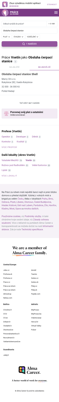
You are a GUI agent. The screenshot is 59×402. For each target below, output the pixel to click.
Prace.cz (6, 282)
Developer (21, 136)
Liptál (4, 170)
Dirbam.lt (6, 322)
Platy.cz (34, 286)
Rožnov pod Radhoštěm (13, 165)
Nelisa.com (7, 298)
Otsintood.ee (8, 330)
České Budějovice (42, 202)
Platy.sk (34, 290)
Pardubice (38, 205)
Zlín (46, 205)
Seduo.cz (34, 278)
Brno (50, 198)
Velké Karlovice (39, 165)
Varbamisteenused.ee (11, 341)
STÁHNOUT (52, 4)
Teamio (34, 274)
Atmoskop (7, 294)
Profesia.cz (7, 278)
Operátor (6, 136)
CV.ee (5, 318)
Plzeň (13, 202)
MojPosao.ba (36, 314)
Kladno (5, 208)
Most (11, 208)
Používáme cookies (11, 216)
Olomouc (28, 202)
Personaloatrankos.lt (11, 334)
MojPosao (35, 310)
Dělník (35, 136)
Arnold (33, 270)
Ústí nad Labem (25, 205)
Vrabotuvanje (36, 318)
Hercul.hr (34, 322)
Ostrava (5, 202)
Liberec (19, 202)
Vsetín (29, 160)
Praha (44, 198)
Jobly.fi (6, 355)
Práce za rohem (9, 290)
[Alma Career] (29, 370)
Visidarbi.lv (7, 326)
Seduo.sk (34, 282)
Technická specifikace (32, 229)
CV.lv (5, 314)
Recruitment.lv (8, 338)
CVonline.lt (7, 310)
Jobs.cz (6, 270)
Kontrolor (6, 141)
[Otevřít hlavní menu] (56, 12)
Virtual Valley (36, 326)
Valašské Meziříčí (10, 160)
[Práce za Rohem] (10, 12)
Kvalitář (20, 141)
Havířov (52, 205)
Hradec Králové (9, 205)
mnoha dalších (31, 208)
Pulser (33, 330)
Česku (21, 198)
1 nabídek (31, 44)
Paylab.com (35, 294)
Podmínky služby (33, 216)
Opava (18, 208)
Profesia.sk (7, 274)
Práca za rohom (9, 286)
